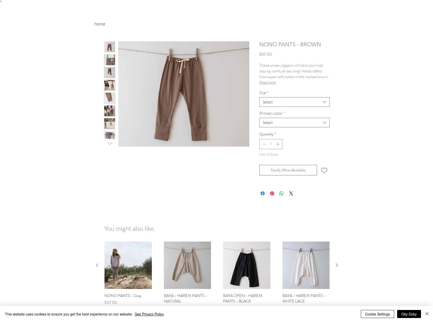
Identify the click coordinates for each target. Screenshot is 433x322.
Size (264, 92)
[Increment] (278, 144)
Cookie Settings (377, 313)
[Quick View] (128, 265)
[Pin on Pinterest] (272, 193)
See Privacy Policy (149, 313)
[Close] (427, 314)
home (99, 24)
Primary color (272, 113)
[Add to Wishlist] (324, 170)
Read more (267, 82)
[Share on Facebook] (263, 193)
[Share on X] (291, 193)
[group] (217, 279)
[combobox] (294, 102)
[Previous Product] (97, 265)
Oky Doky (409, 313)
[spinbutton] (271, 144)
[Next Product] (337, 265)
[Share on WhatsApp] (282, 193)
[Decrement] (263, 144)
